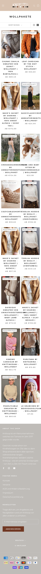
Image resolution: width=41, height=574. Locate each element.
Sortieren (15, 25)
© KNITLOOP (20, 545)
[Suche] (34, 6)
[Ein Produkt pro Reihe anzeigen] (34, 25)
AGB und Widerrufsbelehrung (16, 489)
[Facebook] (3, 468)
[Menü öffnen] (3, 5)
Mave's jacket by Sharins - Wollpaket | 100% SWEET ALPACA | (11, 263)
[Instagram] (9, 468)
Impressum (8, 493)
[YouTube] (14, 468)
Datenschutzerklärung (13, 497)
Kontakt (6, 481)
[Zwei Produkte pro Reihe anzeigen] (38, 25)
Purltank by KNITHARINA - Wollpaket (30, 361)
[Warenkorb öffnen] (38, 5)
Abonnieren (13, 529)
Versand (6, 485)
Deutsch (19, 540)
